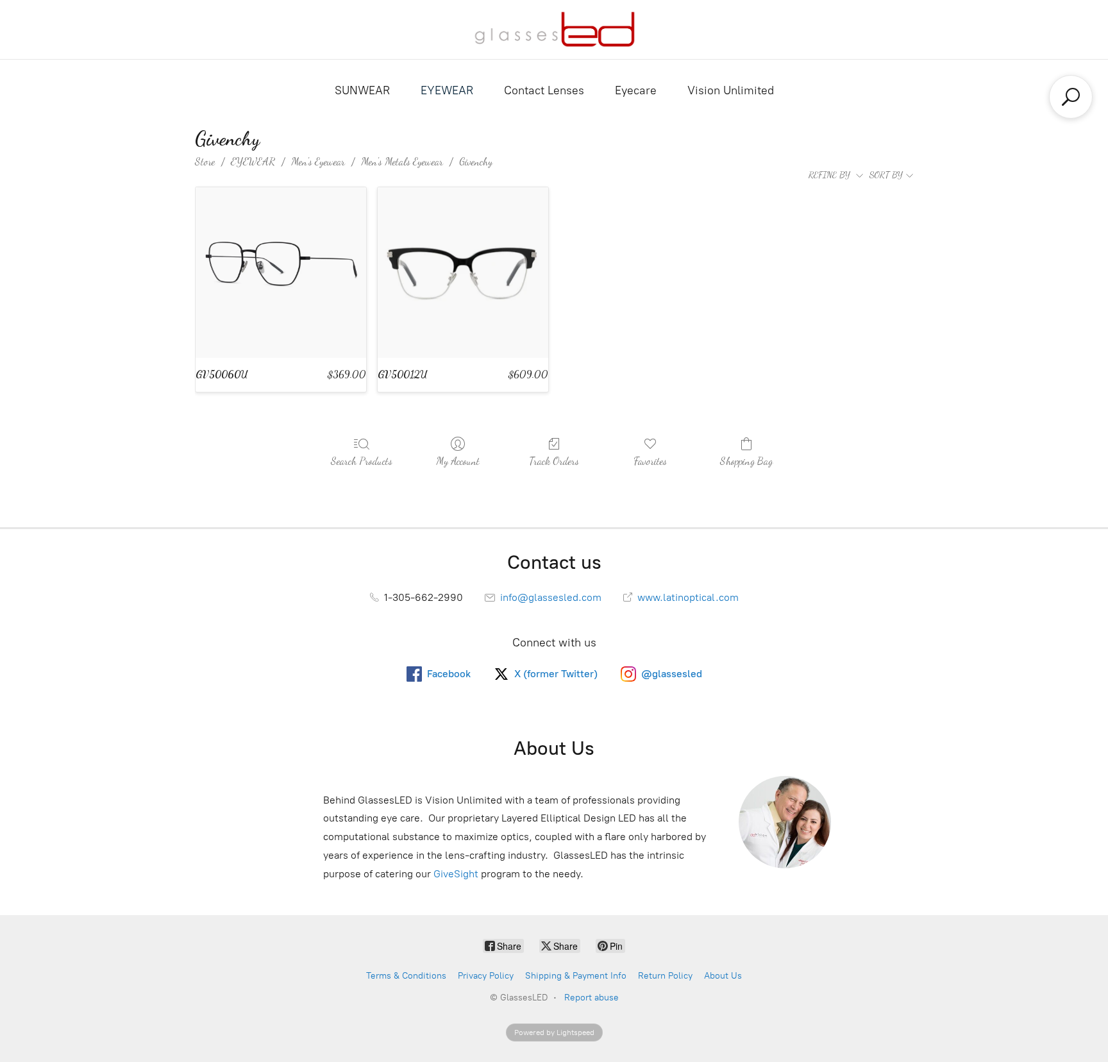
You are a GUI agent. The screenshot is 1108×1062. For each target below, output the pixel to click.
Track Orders (554, 461)
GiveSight (455, 874)
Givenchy (475, 161)
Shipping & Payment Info (575, 975)
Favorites (650, 461)
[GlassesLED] (554, 29)
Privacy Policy (486, 975)
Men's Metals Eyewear (402, 161)
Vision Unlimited (730, 90)
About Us (723, 975)
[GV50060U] (281, 272)
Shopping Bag (746, 461)
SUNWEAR (362, 90)
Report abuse (591, 997)
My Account (458, 461)
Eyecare (636, 90)
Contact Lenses (544, 90)
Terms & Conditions (406, 975)
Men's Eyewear (318, 161)
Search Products (361, 461)
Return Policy (665, 975)
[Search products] (1070, 96)
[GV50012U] (463, 272)
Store (205, 161)
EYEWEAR (447, 90)
